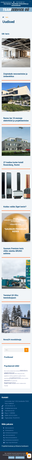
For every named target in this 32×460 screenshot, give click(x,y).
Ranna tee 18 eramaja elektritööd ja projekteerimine (16, 119)
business (8, 371)
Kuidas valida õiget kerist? (15, 206)
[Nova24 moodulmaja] (16, 318)
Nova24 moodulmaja (12, 339)
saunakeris (26, 378)
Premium (24, 376)
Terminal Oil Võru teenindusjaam (10, 296)
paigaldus (20, 376)
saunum (7, 380)
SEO (11, 380)
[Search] (26, 350)
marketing (11, 376)
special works (14, 380)
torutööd (17, 383)
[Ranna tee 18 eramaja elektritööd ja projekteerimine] (16, 97)
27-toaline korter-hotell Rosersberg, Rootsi (13, 163)
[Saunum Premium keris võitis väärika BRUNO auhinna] (16, 227)
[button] (30, 1)
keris (21, 373)
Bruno (5, 371)
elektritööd (9, 373)
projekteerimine (15, 378)
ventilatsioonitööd (22, 383)
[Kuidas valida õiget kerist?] (16, 185)
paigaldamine (15, 376)
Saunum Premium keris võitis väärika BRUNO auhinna (13, 251)
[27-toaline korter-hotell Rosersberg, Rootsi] (16, 141)
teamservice (10, 383)
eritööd (16, 373)
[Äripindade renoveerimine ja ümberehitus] (16, 52)
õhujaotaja (6, 385)
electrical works (13, 371)
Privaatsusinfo (20, 457)
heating (18, 373)
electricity (17, 371)
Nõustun (11, 457)
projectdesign (6, 378)
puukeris (22, 378)
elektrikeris (24, 370)
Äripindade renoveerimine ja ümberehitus (15, 75)
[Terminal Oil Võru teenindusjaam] (16, 274)
